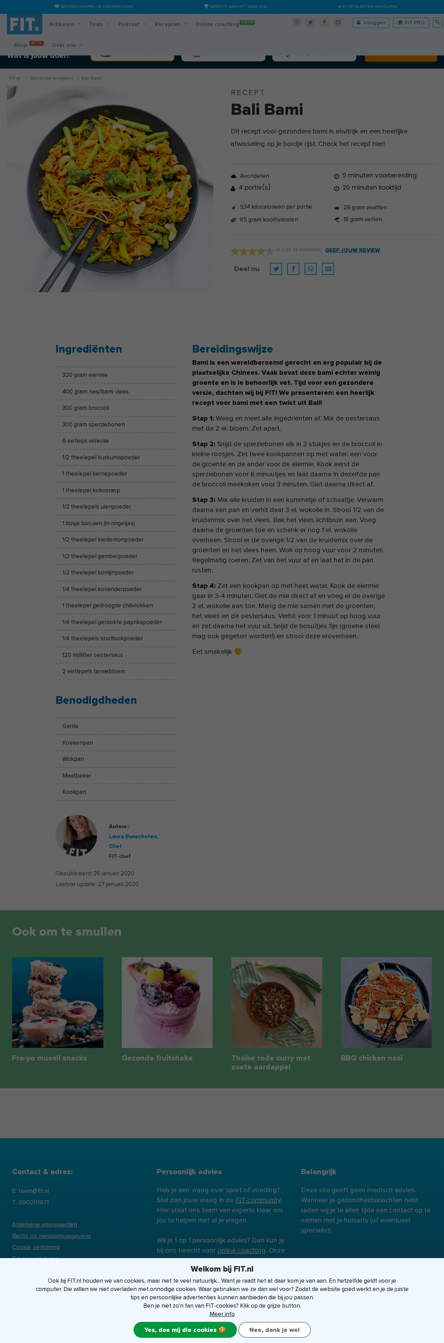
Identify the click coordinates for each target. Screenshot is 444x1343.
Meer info (222, 1314)
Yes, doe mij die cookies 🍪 (185, 1330)
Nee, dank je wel (274, 1330)
